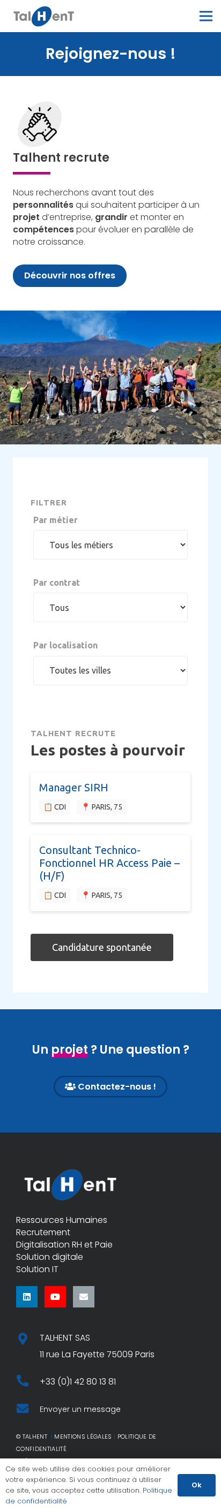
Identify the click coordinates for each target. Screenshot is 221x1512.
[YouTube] (55, 1296)
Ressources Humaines (61, 1220)
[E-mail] (83, 1296)
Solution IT (37, 1269)
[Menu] (206, 16)
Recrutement (43, 1232)
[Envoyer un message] (28, 1409)
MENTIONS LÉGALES (83, 1436)
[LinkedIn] (27, 1296)
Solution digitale (49, 1257)
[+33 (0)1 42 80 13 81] (28, 1381)
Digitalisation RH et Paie (64, 1244)
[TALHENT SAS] (28, 1340)
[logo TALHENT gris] (44, 16)
